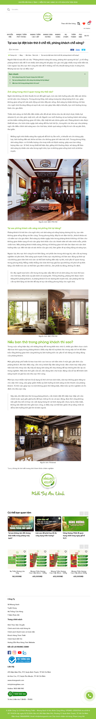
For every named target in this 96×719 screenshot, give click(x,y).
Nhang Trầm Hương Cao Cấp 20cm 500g (58, 572)
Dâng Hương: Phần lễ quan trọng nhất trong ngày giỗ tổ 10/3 (46, 535)
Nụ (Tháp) (65, 36)
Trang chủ (13, 55)
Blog (87, 36)
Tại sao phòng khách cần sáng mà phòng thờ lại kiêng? (30, 80)
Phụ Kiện (80, 36)
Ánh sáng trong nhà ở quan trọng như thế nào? (27, 77)
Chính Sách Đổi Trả (15, 639)
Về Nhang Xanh (13, 605)
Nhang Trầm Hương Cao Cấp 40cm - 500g (17, 572)
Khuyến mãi (10, 36)
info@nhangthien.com (16, 684)
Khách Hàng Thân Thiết (17, 635)
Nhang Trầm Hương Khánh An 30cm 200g (79, 572)
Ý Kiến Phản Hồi (13, 615)
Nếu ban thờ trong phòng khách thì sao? (25, 83)
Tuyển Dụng (12, 608)
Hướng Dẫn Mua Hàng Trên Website (21, 642)
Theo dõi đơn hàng (68, 24)
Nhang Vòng (58, 36)
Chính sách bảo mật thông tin (19, 628)
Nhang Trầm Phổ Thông (21, 36)
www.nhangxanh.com (16, 680)
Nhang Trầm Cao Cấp (35, 36)
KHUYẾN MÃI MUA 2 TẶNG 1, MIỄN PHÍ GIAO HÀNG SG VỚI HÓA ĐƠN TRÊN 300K (48, 2)
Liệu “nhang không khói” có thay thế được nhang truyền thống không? (75, 535)
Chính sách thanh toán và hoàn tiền (21, 632)
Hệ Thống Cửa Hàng (15, 612)
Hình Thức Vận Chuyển (16, 625)
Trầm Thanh (73, 36)
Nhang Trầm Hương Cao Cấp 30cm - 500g (37, 572)
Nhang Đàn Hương (47, 36)
